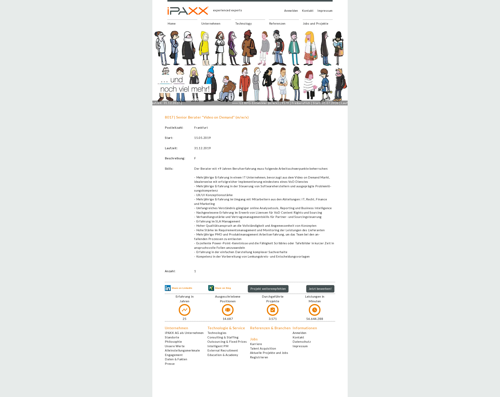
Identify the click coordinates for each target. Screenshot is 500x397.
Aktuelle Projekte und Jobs (269, 352)
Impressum (325, 10)
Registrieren (259, 357)
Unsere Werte (175, 346)
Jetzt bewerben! (320, 288)
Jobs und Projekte (316, 23)
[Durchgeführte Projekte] (273, 310)
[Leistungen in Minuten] (315, 310)
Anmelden (291, 10)
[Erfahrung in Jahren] (185, 310)
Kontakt (307, 10)
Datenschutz (302, 341)
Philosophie (173, 341)
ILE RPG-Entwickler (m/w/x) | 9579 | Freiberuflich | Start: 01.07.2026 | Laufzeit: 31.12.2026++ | (292, 103)
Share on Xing (223, 288)
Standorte (172, 337)
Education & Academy (222, 355)
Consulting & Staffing (223, 337)
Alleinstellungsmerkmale (182, 350)
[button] (268, 289)
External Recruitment (222, 350)
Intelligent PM (218, 346)
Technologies (217, 333)
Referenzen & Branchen (270, 328)
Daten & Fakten (176, 359)
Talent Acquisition (263, 348)
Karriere (256, 344)
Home (172, 23)
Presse (170, 363)
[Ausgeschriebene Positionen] (228, 310)
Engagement (174, 355)
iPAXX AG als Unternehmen (184, 333)
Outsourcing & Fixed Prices (227, 341)
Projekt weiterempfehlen (268, 288)
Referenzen (277, 23)
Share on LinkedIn (182, 288)
